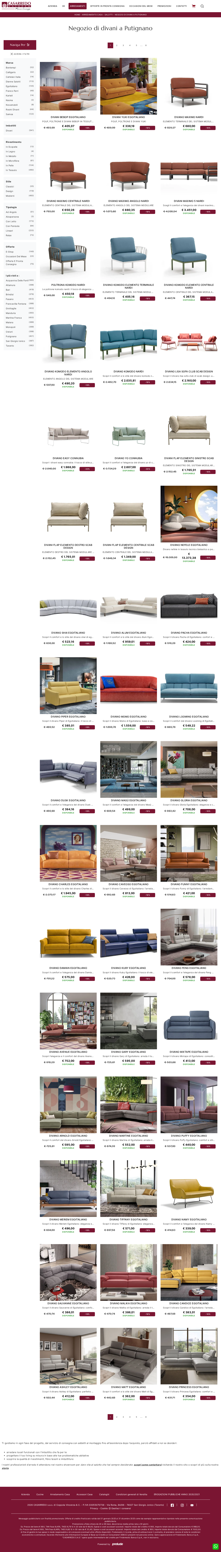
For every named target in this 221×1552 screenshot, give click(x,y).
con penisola (12, 226)
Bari (8, 289)
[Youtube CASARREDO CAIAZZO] (192, 1505)
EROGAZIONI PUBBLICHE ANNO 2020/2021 (177, 1494)
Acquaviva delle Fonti (17, 280)
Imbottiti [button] (11, 125)
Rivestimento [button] (13, 142)
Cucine (40, 1494)
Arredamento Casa (92, 15)
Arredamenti (77, 6)
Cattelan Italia (13, 77)
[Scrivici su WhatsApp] (216, 1547)
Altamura (10, 285)
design (9, 191)
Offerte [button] (10, 246)
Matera (9, 322)
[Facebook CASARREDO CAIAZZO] (172, 1505)
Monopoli (10, 327)
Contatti (181, 6)
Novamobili (12, 105)
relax (9, 235)
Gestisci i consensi (121, 1508)
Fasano (9, 299)
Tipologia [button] (11, 207)
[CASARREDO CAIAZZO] (16, 6)
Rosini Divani (12, 109)
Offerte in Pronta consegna (107, 6)
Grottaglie (11, 308)
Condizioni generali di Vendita (131, 1494)
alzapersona (12, 216)
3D (63, 6)
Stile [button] (8, 181)
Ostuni (9, 331)
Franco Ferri (12, 91)
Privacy (94, 1508)
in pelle (10, 165)
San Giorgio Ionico (15, 341)
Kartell (9, 95)
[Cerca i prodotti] (202, 6)
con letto (11, 221)
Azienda (52, 6)
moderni (10, 196)
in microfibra (12, 160)
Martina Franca (14, 317)
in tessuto (11, 170)
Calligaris (10, 72)
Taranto (10, 345)
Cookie (104, 1508)
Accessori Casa (85, 1494)
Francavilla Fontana (16, 303)
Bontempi (11, 67)
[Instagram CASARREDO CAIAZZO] (182, 1505)
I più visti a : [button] (12, 275)
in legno (10, 151)
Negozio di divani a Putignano (131, 15)
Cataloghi (104, 1494)
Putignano (11, 336)
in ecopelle (11, 147)
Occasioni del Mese (141, 6)
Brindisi (10, 294)
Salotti (109, 15)
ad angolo (11, 212)
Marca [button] (9, 62)
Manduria (11, 313)
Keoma (9, 100)
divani (9, 130)
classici (10, 186)
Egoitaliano (11, 86)
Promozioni (164, 6)
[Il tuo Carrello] (193, 6)
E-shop (10, 251)
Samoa (9, 114)
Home (77, 15)
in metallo (11, 156)
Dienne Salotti (13, 81)
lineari (9, 230)
